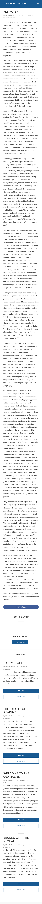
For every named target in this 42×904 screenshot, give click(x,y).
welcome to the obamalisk (16, 775)
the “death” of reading (14, 711)
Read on (21, 691)
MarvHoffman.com (15, 4)
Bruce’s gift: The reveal (16, 840)
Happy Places (13, 663)
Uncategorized (10, 18)
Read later (21, 696)
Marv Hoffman (10, 15)
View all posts (20, 642)
